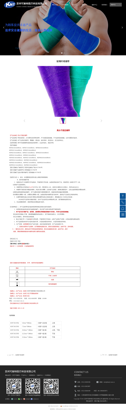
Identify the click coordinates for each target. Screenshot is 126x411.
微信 (21, 399)
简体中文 (113, 4)
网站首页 (9, 48)
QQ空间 (15, 399)
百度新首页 (36, 399)
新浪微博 (27, 399)
